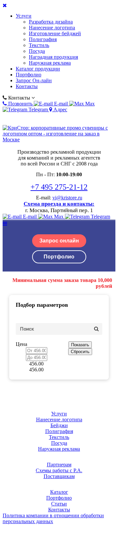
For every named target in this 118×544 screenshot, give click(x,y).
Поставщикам (59, 476)
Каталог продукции (38, 68)
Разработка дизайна (51, 21)
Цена (21, 344)
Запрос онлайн (59, 240)
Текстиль (39, 45)
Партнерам (59, 464)
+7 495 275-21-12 (59, 187)
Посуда (37, 51)
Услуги (23, 16)
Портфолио (28, 74)
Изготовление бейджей (55, 33)
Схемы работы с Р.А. (59, 470)
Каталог (59, 492)
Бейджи (59, 425)
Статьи (59, 503)
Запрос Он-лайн (34, 80)
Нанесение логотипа (52, 27)
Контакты (27, 86)
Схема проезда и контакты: (59, 204)
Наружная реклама (50, 63)
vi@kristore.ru (67, 197)
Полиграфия (43, 39)
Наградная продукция (53, 57)
